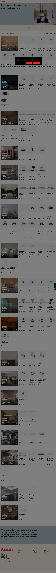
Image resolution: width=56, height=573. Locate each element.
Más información (33, 60)
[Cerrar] (40, 58)
